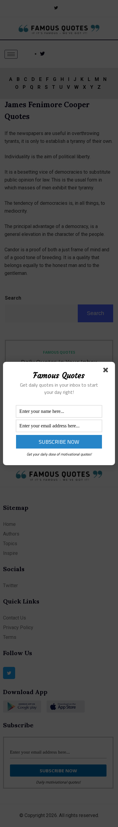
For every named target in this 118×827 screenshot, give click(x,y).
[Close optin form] (106, 371)
